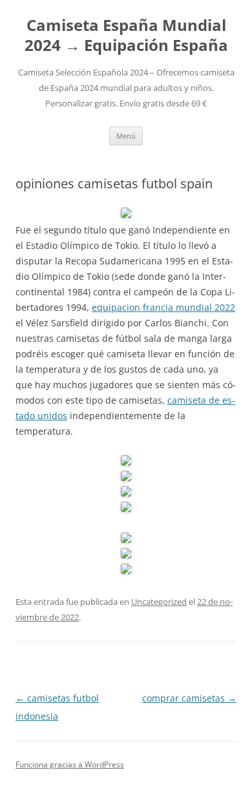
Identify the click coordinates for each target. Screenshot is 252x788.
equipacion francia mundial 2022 (163, 307)
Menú (126, 136)
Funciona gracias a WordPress (70, 764)
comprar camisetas (189, 698)
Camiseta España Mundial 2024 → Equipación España (126, 35)
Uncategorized (159, 601)
